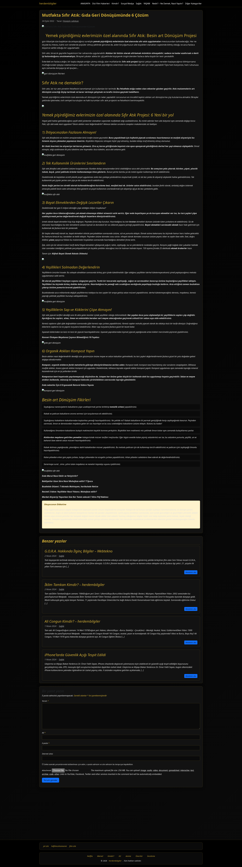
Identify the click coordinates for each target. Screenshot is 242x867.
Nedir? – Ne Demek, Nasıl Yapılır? (167, 3)
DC (120, 856)
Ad (44, 733)
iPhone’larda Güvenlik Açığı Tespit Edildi (75, 654)
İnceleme (151, 856)
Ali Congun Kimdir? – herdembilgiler (72, 621)
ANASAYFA (85, 3)
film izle (72, 846)
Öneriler (139, 856)
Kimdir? (115, 3)
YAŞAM (147, 3)
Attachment (46, 770)
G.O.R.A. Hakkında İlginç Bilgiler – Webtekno (79, 551)
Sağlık (139, 3)
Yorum (45, 701)
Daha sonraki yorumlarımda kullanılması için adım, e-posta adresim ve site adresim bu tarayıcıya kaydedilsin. (88, 764)
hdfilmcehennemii (59, 846)
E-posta (45, 743)
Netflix (90, 856)
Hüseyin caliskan (71, 21)
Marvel (100, 856)
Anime (128, 856)
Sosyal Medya (127, 3)
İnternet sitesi (47, 754)
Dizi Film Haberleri (101, 3)
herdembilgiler (47, 3)
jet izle (46, 846)
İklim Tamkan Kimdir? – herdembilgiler (75, 584)
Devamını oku (190, 572)
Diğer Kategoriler (193, 3)
